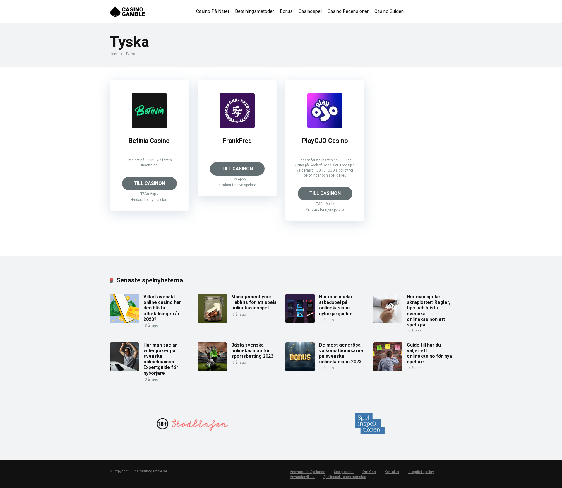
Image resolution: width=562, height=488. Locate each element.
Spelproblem (344, 472)
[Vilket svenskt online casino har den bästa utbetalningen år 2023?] (124, 321)
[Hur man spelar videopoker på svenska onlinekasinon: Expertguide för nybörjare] (124, 370)
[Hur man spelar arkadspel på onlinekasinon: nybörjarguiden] (300, 321)
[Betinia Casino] (149, 126)
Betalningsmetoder (254, 11)
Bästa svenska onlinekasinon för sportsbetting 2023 (252, 350)
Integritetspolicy (421, 472)
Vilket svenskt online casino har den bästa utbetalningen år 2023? (162, 308)
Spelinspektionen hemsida (344, 477)
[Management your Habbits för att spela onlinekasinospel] (212, 321)
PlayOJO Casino (325, 140)
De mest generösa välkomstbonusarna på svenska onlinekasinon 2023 (341, 353)
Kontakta (392, 472)
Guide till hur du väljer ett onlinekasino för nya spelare (429, 353)
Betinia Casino (149, 140)
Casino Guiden (389, 11)
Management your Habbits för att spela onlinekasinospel (254, 302)
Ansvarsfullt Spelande (307, 472)
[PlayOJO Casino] (324, 126)
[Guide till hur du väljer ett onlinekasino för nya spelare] (387, 370)
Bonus (286, 11)
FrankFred (237, 140)
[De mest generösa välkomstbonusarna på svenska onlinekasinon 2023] (300, 370)
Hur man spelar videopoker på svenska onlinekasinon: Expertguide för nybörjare (160, 359)
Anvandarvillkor (302, 477)
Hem (113, 54)
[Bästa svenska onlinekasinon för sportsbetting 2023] (212, 370)
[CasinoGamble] (127, 9)
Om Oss (369, 472)
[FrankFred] (237, 126)
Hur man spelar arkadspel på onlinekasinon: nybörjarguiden (336, 305)
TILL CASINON (149, 183)
